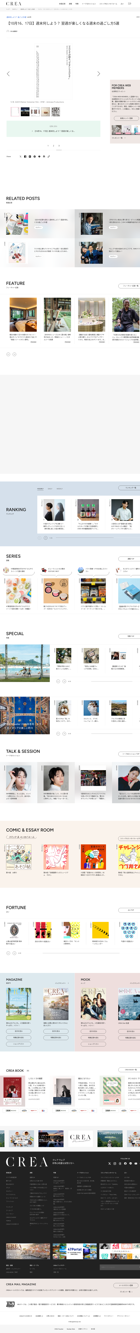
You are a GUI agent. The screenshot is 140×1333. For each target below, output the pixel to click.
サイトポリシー (108, 1316)
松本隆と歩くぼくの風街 (84, 1190)
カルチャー (9, 1191)
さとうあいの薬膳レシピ (37, 1206)
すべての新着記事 (11, 1177)
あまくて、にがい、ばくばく (109, 1198)
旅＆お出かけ (10, 1184)
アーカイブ (9, 1210)
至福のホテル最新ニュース (37, 1197)
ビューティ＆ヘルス (12, 1198)
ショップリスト (18, 1044)
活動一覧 (56, 1272)
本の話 (93, 1329)
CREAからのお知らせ (12, 1224)
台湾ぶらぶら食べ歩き (36, 1181)
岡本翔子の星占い (129, 1181)
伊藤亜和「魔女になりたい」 (109, 1181)
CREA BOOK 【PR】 (12, 1272)
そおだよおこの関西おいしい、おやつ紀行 (39, 1201)
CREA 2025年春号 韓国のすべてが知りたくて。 (61, 1214)
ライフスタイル (10, 1194)
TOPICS (8, 1221)
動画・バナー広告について (66, 1316)
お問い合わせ (50, 1316)
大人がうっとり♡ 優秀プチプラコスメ (38, 1219)
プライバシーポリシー (123, 1316)
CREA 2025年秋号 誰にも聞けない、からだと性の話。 (62, 1202)
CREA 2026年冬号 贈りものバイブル (58, 1195)
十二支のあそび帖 (106, 1191)
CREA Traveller (58, 1329)
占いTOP (126, 1177)
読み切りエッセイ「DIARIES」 (110, 1184)
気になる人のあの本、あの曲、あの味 (86, 1182)
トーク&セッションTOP (84, 1177)
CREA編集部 (13, 31)
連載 (70, 4)
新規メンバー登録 (126, 118)
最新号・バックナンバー (13, 1269)
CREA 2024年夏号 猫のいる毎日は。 (58, 1230)
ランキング (9, 1207)
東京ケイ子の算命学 (130, 1191)
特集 (77, 4)
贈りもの (8, 1181)
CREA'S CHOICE (11, 1217)
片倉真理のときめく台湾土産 (38, 1184)
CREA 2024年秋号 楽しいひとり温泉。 (59, 1225)
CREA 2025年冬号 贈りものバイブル (58, 1219)
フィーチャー (10, 1214)
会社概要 (38, 1316)
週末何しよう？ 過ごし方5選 (19, 17)
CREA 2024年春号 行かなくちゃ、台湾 (59, 1236)
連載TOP (32, 1177)
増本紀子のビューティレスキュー (39, 1224)
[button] (8, 73)
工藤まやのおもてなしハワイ (38, 1193)
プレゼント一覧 (117, 138)
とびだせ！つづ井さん (107, 1188)
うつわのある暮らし (36, 1209)
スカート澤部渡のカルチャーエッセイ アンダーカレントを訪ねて (110, 1203)
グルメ (8, 1188)
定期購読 (96, 1316)
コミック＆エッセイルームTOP (110, 1177)
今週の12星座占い (129, 1188)
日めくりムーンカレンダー (132, 1194)
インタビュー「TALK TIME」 (109, 1194)
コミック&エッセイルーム (108, 4)
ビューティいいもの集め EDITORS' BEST (37, 1213)
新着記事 (62, 4)
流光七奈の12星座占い (130, 1184)
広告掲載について (82, 1316)
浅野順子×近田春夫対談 (84, 1186)
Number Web (71, 1329)
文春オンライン (83, 1329)
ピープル (32, 1269)
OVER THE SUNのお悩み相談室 (86, 1193)
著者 (31, 1272)
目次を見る (19, 1031)
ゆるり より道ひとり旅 (107, 1209)
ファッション (10, 1201)
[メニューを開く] (129, 3)
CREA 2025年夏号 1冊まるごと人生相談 (59, 1208)
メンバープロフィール (59, 1269)
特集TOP (56, 1177)
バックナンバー (60, 983)
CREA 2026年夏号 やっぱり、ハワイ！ (59, 1182)
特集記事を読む (18, 1037)
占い (122, 4)
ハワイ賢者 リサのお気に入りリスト (38, 1189)
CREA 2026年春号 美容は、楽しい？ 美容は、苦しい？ (62, 1188)
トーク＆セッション (89, 4)
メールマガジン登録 (126, 1285)
